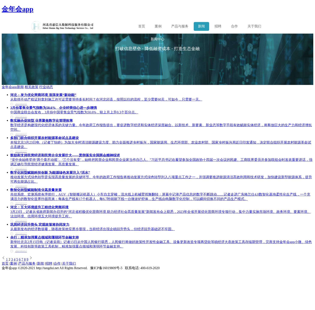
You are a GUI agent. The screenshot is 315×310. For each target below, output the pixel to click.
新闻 (201, 26)
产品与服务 (27, 263)
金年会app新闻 (13, 87)
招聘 (217, 26)
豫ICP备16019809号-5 (106, 268)
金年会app (17, 9)
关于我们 (254, 26)
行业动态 (46, 87)
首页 (141, 26)
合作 (234, 26)
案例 (158, 26)
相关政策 (31, 87)
